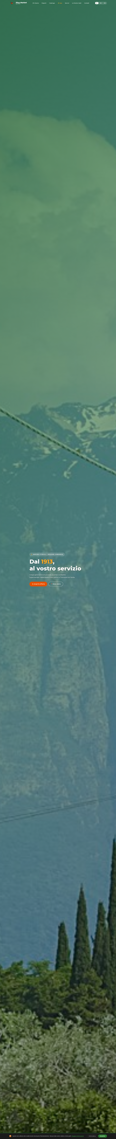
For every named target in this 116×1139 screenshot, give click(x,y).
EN (105, 3)
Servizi (67, 3)
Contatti (86, 3)
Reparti (44, 3)
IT (96, 3)
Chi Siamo (36, 3)
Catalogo (52, 3)
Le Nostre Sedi (76, 3)
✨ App (60, 3)
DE (100, 3)
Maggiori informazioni (78, 1136)
